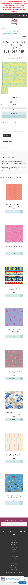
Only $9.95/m (15, 31)
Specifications (15, 147)
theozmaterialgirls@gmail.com (15, 572)
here (20, 3)
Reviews (3, 150)
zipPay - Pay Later (14, 567)
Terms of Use (14, 558)
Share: (20, 36)
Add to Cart (12, 211)
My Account (17, 15)
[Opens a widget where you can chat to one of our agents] (22, 582)
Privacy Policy (14, 561)
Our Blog (14, 551)
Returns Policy (14, 563)
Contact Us (14, 554)
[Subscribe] (25, 524)
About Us (14, 549)
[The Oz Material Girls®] (13, 21)
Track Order (14, 544)
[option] (14, 74)
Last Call (8, 31)
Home (2, 31)
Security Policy (14, 565)
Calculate (7, 135)
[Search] (25, 28)
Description (4, 147)
